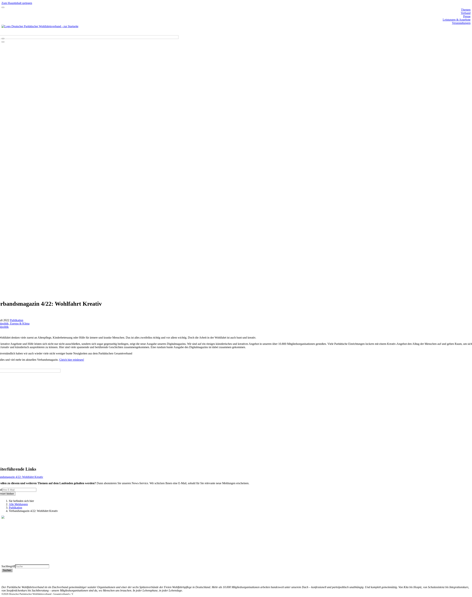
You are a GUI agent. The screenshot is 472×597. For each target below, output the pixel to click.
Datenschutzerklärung (458, 577)
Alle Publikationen (12, 552)
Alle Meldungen (18, 504)
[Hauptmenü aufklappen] (2, 7)
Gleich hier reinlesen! (71, 359)
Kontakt (466, 573)
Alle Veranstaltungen (13, 559)
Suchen (7, 570)
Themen (466, 9)
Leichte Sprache (10, 562)
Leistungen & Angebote (457, 19)
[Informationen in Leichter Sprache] (3, 33)
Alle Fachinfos (10, 549)
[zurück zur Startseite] (39, 26)
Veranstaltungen (461, 23)
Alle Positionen (10, 556)
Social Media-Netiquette (456, 583)
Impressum (464, 580)
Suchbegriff (8, 566)
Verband (466, 13)
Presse (467, 16)
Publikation (16, 320)
